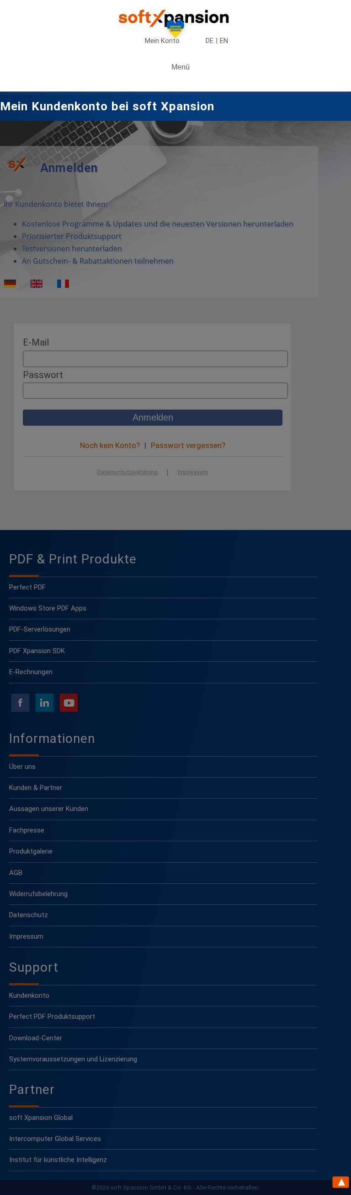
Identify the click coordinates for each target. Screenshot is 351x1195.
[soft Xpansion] (175, 18)
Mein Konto (162, 41)
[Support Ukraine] (175, 31)
